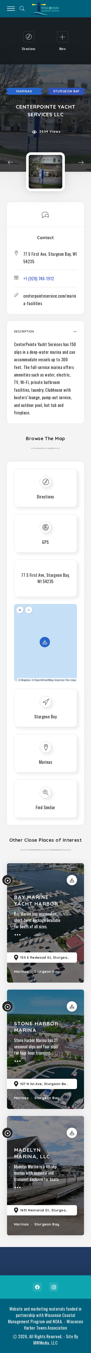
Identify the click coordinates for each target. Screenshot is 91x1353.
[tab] (45, 334)
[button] (45, 334)
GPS (45, 542)
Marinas (24, 91)
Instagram (53, 1287)
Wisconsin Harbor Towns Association (53, 1324)
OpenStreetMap (44, 680)
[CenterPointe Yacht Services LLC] (45, 171)
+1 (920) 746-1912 (38, 278)
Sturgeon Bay (66, 91)
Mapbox (26, 680)
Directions (45, 497)
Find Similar (45, 807)
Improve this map (65, 680)
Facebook (37, 1287)
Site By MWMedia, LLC (55, 1339)
